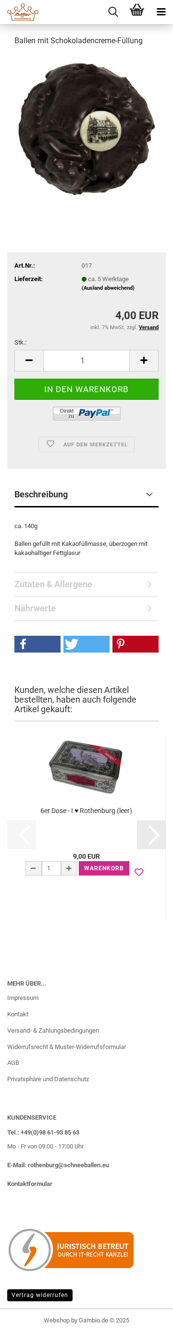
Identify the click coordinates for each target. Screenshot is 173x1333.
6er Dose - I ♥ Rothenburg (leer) (86, 811)
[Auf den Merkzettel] (139, 872)
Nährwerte (35, 608)
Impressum (22, 997)
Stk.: (20, 342)
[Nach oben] (146, 1318)
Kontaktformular (29, 1183)
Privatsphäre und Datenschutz (48, 1079)
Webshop (57, 1320)
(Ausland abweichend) (108, 288)
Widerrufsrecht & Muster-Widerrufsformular (66, 1046)
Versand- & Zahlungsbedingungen (53, 1030)
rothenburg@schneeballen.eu (68, 1165)
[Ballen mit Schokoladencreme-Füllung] (86, 126)
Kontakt (17, 1014)
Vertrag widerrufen (40, 1295)
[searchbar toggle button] (113, 12)
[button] (28, 360)
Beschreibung (41, 494)
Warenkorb (104, 868)
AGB (13, 1062)
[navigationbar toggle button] (161, 12)
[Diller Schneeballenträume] (19, 12)
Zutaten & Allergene (53, 584)
